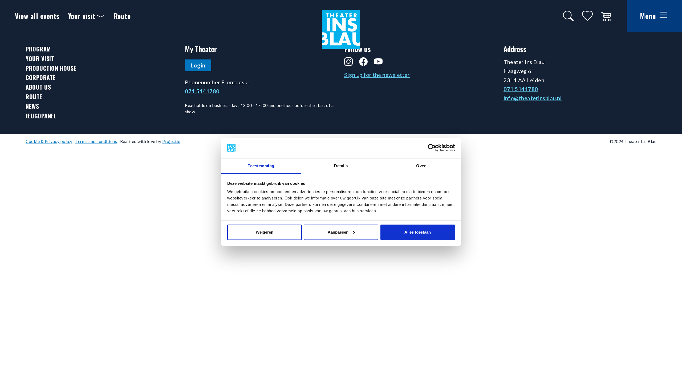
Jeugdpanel (41, 116)
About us (38, 87)
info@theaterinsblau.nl (533, 98)
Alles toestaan (417, 232)
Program (38, 49)
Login (198, 65)
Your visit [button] (81, 16)
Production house (51, 68)
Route (122, 16)
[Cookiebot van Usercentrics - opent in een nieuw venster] (431, 148)
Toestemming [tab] (261, 165)
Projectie (171, 141)
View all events (37, 16)
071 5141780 (202, 91)
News (32, 106)
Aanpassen (338, 232)
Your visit (40, 58)
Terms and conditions (96, 141)
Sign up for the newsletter (377, 74)
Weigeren (264, 232)
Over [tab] (421, 165)
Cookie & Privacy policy (49, 141)
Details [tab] (341, 165)
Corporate (41, 77)
